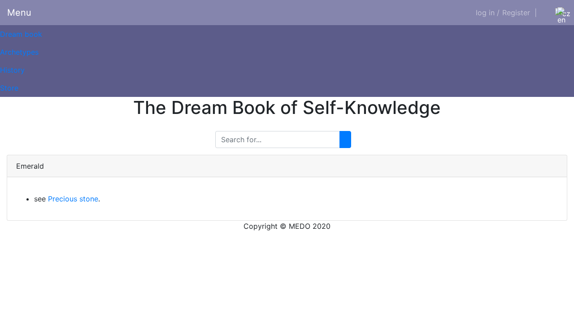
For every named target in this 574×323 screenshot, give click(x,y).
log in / (488, 12)
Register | (519, 12)
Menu (19, 12)
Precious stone (73, 198)
